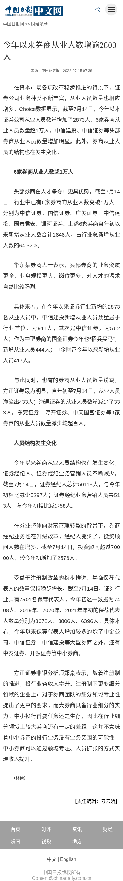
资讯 (77, 829)
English (68, 859)
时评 (46, 829)
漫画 (15, 841)
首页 (15, 829)
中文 (51, 859)
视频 (46, 841)
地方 (77, 841)
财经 (108, 829)
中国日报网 (13, 24)
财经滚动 (39, 24)
